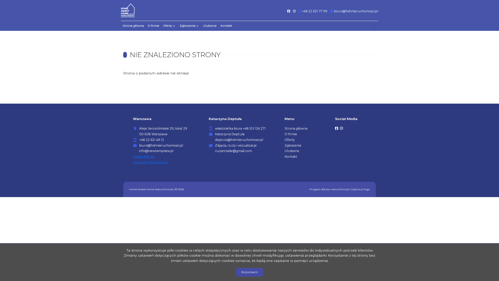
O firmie (153, 26)
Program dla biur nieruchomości (330, 189)
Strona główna (133, 26)
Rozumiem (249, 272)
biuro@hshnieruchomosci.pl (161, 145)
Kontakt (226, 26)
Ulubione (210, 26)
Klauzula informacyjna (150, 162)
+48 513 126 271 (254, 128)
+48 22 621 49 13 (151, 140)
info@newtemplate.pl (156, 151)
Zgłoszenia (293, 145)
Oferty (167, 26)
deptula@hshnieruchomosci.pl (239, 140)
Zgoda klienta (144, 156)
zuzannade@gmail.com (233, 151)
